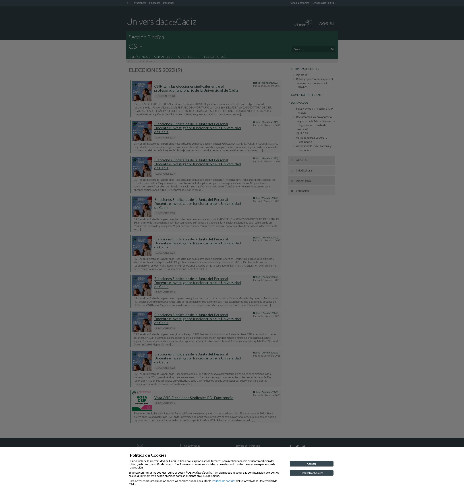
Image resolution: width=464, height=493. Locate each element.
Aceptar (311, 463)
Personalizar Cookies (311, 472)
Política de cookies (223, 480)
